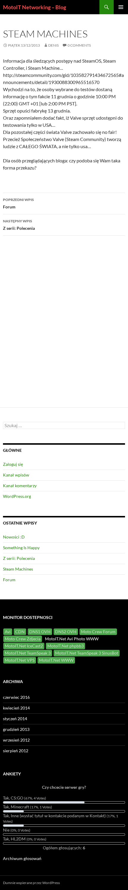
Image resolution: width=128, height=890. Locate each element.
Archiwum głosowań (22, 858)
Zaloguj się (13, 464)
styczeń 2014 (15, 718)
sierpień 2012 (15, 750)
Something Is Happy (21, 547)
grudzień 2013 (16, 729)
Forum (18, 203)
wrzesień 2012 (16, 739)
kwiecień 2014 (16, 707)
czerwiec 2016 (16, 697)
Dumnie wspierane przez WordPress (31, 883)
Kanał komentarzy (20, 485)
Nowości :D (14, 536)
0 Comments (79, 45)
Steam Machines (18, 568)
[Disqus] (64, 324)
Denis (53, 45)
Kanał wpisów (16, 474)
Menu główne (121, 7)
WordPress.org (17, 496)
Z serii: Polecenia (19, 225)
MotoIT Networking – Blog (34, 7)
